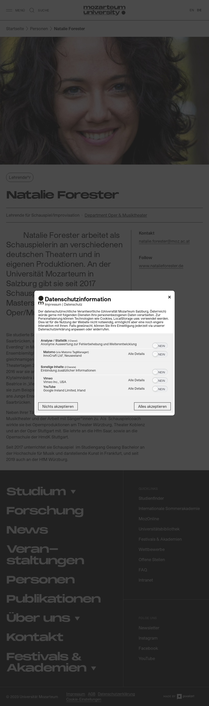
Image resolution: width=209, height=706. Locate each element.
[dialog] (104, 353)
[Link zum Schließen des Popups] (169, 298)
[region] (104, 366)
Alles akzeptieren (152, 406)
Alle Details (136, 353)
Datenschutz (73, 304)
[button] (155, 345)
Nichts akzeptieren (58, 406)
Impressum (53, 304)
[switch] (160, 345)
